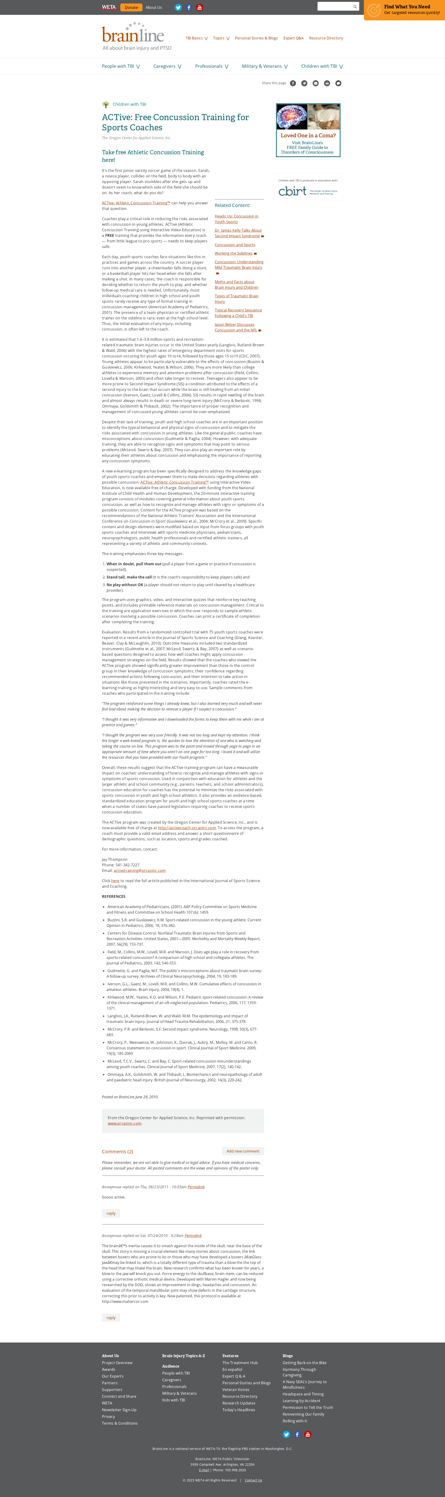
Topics (219, 37)
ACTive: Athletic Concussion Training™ (136, 202)
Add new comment (243, 1151)
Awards (108, 1369)
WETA (109, 7)
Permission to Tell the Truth (308, 1407)
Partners (110, 1382)
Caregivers (164, 66)
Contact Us (253, 1480)
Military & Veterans (262, 66)
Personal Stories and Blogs (246, 1382)
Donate (131, 7)
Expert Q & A (233, 1376)
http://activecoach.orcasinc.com (187, 827)
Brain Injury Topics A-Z (183, 1355)
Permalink (196, 1186)
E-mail (204, 1470)
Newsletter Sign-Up (119, 1409)
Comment (339, 83)
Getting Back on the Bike (305, 1362)
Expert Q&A (293, 37)
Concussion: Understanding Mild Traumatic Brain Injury (239, 264)
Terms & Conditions (120, 1423)
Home (137, 36)
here (115, 880)
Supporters (112, 1389)
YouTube (199, 7)
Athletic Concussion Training (165, 152)
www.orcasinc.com (124, 1123)
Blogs (288, 1355)
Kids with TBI (173, 1399)
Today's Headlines (238, 1409)
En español (232, 1369)
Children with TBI (319, 66)
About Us (154, 7)
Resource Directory (326, 37)
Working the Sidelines (234, 253)
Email (316, 83)
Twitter (178, 7)
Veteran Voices (236, 1389)
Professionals (208, 66)
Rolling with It (295, 1420)
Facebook (189, 7)
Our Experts (113, 1376)
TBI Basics (194, 37)
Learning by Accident (301, 1400)
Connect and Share (119, 1396)
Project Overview (117, 1362)
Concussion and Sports (235, 244)
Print (328, 83)
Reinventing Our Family (303, 1414)
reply (111, 1213)
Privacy (108, 1416)
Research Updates (238, 1403)
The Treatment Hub (240, 1362)
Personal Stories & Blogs (256, 37)
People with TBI (118, 66)
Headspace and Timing (303, 1393)
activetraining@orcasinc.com (140, 870)
